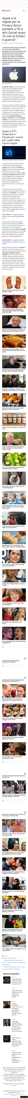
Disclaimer (14, 1095)
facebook (13, 958)
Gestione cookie (24, 1096)
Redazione (12, 1094)
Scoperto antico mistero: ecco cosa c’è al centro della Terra (13, 216)
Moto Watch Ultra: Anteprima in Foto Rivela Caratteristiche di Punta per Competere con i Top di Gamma (16, 1057)
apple (5, 958)
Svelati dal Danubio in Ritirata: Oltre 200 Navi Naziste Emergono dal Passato (17, 994)
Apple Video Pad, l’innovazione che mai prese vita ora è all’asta (13, 241)
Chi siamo (6, 1094)
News (5, 956)
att (9, 958)
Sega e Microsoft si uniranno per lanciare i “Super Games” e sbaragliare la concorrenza (14, 962)
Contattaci (14, 1085)
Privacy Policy (19, 1094)
